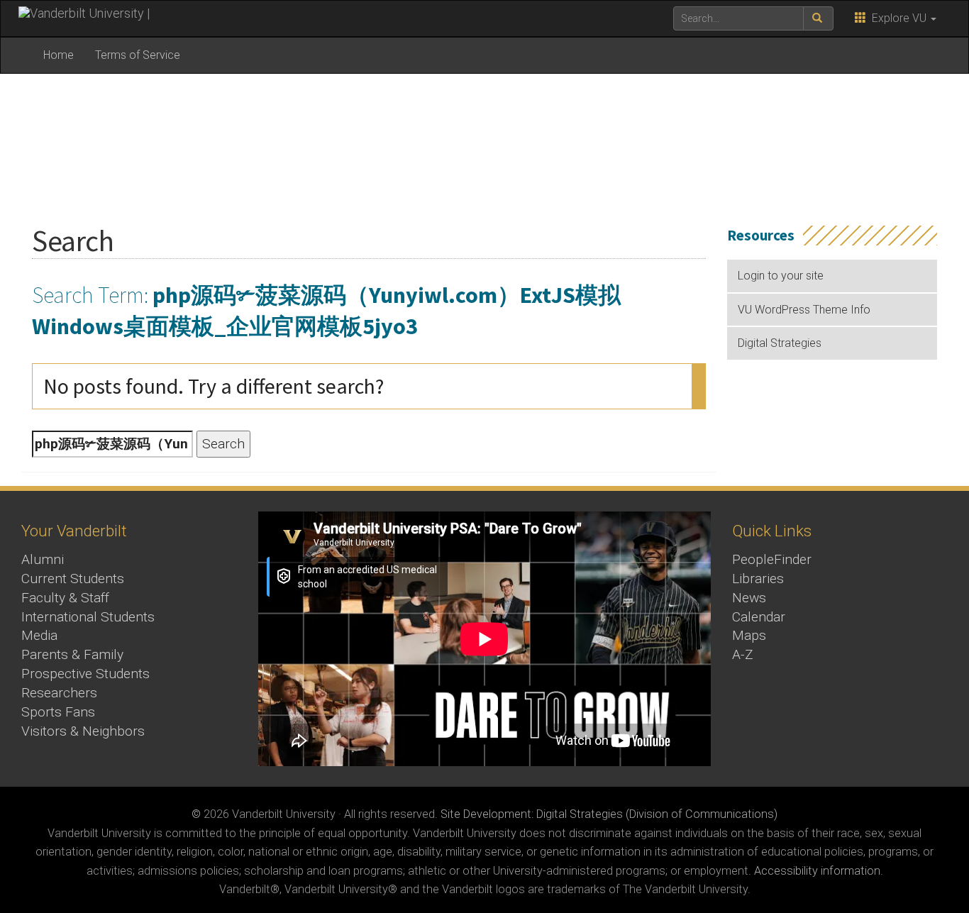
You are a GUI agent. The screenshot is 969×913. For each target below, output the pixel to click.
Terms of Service (137, 55)
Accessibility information (817, 871)
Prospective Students (85, 673)
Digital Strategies (779, 343)
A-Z (742, 654)
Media (39, 635)
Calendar (758, 617)
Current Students (72, 578)
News (749, 598)
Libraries (758, 578)
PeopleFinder (772, 559)
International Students (88, 617)
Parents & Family (72, 654)
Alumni (42, 559)
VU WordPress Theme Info (804, 309)
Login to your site (781, 275)
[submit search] (818, 18)
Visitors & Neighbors (83, 731)
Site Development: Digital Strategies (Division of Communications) (609, 814)
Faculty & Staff (65, 598)
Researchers (59, 693)
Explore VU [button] (897, 18)
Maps (749, 635)
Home (58, 55)
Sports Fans (58, 712)
